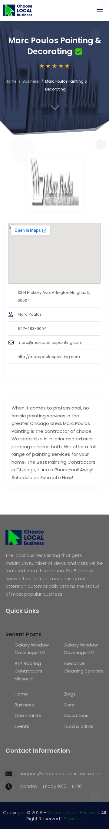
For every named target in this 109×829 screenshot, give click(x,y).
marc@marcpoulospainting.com (50, 342)
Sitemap (73, 818)
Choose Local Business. (74, 812)
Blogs (70, 694)
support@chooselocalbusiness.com (60, 773)
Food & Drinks (78, 726)
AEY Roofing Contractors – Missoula (31, 671)
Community (28, 715)
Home (10, 81)
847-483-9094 (32, 328)
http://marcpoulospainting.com (49, 357)
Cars (69, 705)
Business (30, 81)
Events (22, 726)
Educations (76, 715)
